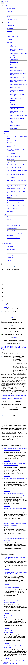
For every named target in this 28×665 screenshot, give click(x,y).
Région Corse (13, 67)
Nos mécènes (10, 246)
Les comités (10, 42)
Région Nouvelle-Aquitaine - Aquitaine (16, 180)
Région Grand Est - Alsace (16, 70)
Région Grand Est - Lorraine (17, 77)
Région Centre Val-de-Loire (17, 64)
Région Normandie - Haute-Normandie (16, 186)
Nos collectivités (11, 249)
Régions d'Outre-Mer (15, 125)
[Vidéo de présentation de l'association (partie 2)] (14, 337)
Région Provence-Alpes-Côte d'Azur (16, 205)
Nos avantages (10, 255)
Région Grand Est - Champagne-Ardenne (17, 164)
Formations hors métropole (13, 238)
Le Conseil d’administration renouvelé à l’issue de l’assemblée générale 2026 (15, 631)
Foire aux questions (11, 14)
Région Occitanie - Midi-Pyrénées (18, 115)
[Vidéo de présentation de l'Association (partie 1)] (14, 325)
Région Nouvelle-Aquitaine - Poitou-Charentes (17, 107)
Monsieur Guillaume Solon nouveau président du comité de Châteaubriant (15, 524)
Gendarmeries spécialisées (13, 240)
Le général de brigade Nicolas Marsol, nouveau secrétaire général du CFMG (15, 572)
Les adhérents (10, 25)
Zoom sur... (9, 222)
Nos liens (9, 260)
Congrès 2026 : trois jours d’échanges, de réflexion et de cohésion (14, 601)
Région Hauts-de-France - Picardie (18, 84)
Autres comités (13, 128)
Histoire (9, 216)
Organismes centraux (12, 228)
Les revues (9, 31)
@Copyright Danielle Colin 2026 (9, 663)
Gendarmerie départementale (14, 231)
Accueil (6, 5)
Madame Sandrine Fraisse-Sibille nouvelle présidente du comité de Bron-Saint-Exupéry (15, 494)
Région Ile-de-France (15, 87)
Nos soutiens (10, 252)
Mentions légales (11, 8)
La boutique (10, 28)
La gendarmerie (7, 214)
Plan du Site (10, 11)
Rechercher (3, 399)
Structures (9, 39)
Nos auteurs (10, 257)
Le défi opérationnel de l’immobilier (12, 587)
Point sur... (9, 219)
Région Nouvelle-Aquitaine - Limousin (16, 188)
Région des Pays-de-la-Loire (17, 118)
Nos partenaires (7, 243)
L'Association (7, 22)
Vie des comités (7, 133)
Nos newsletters (11, 33)
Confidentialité (10, 17)
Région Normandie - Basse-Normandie (16, 183)
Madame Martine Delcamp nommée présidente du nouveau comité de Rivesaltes (15, 449)
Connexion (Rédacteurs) (13, 19)
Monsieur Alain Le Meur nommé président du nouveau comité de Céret (15, 509)
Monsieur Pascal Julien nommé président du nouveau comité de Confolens (14, 464)
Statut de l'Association (12, 36)
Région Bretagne (14, 62)
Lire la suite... (7, 461)
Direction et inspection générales (15, 225)
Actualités (6, 131)
